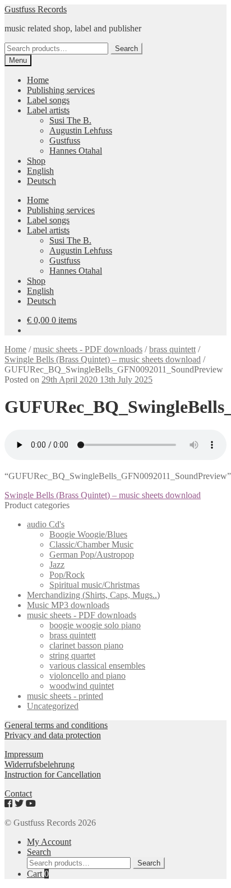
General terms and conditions (56, 725)
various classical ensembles (97, 665)
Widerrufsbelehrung (39, 764)
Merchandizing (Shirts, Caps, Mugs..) (93, 595)
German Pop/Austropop (91, 554)
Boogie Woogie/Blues (88, 534)
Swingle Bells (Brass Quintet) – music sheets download (102, 359)
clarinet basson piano (86, 645)
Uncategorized (52, 706)
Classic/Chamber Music (91, 544)
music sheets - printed (65, 696)
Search (126, 48)
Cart (38, 873)
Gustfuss (64, 140)
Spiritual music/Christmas (94, 585)
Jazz (56, 564)
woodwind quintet (81, 686)
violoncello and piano (87, 675)
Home (38, 80)
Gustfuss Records (35, 9)
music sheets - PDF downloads (87, 349)
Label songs (48, 100)
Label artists (48, 110)
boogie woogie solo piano (95, 625)
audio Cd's (45, 524)
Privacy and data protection (52, 735)
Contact (18, 793)
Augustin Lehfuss (80, 130)
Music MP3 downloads (68, 605)
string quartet (72, 655)
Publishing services (61, 90)
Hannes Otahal (75, 150)
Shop (36, 160)
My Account (49, 841)
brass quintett (172, 349)
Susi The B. (70, 120)
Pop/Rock (67, 574)
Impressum (23, 754)
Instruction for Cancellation (52, 774)
